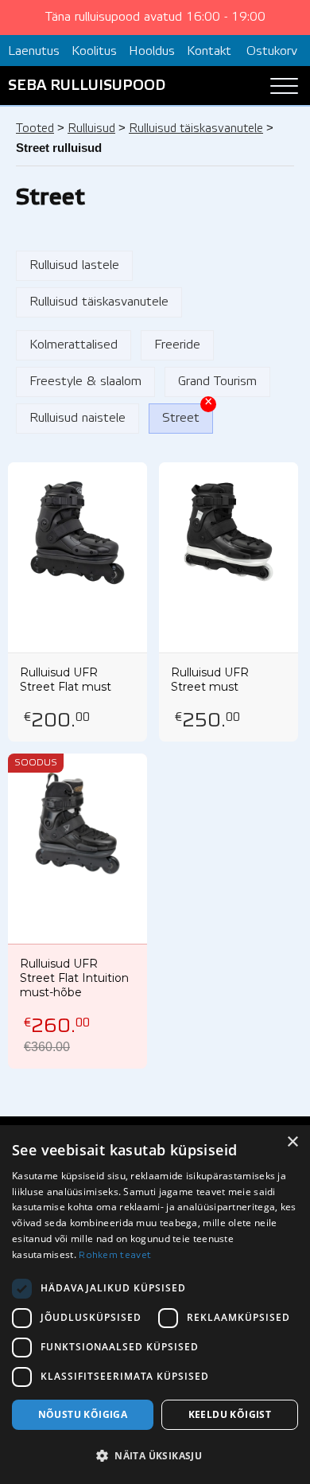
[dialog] (155, 1304)
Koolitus (94, 51)
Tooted (35, 128)
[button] (155, 1456)
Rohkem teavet (115, 1255)
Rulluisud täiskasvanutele (196, 128)
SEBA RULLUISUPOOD (86, 86)
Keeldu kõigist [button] (230, 1414)
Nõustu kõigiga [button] (83, 1414)
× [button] (292, 1142)
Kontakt (209, 51)
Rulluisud (91, 128)
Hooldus (152, 51)
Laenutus (34, 51)
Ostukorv (271, 51)
